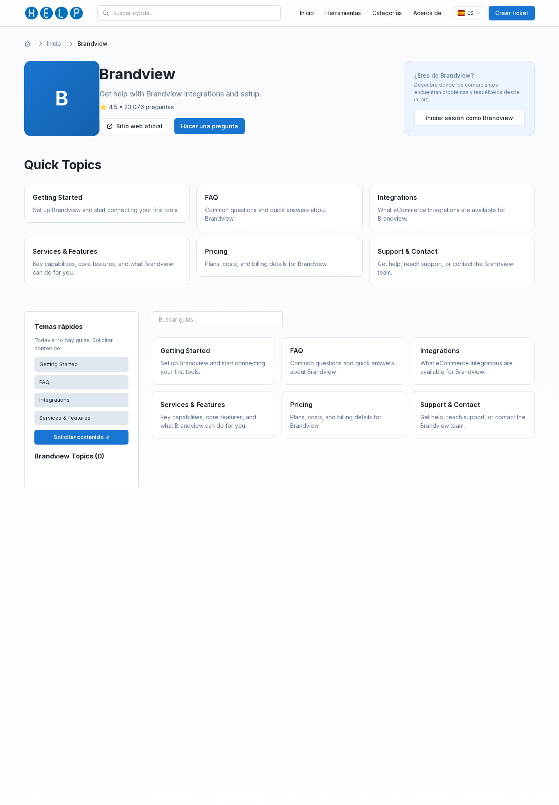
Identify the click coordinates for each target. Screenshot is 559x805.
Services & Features (64, 417)
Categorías (387, 12)
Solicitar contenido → (82, 437)
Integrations (54, 399)
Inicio (307, 12)
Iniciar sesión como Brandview (469, 117)
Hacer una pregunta (209, 126)
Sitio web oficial (139, 126)
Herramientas (343, 12)
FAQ (44, 382)
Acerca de (427, 12)
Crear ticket (511, 12)
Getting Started (58, 364)
